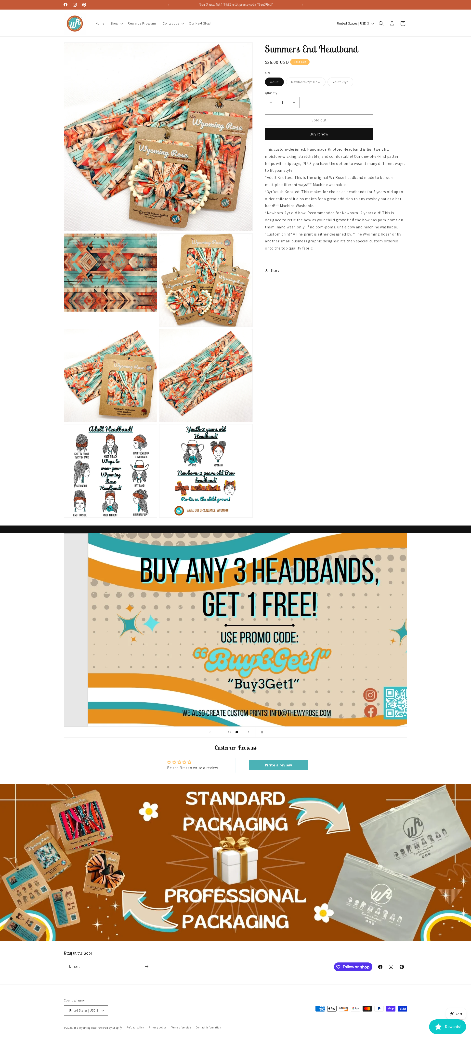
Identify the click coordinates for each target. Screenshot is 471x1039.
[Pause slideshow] (261, 732)
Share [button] (275, 270)
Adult (277, 82)
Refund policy (135, 1027)
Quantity (271, 93)
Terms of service (181, 1027)
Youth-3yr (343, 82)
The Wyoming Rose (85, 1027)
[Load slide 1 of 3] (222, 732)
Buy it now (319, 134)
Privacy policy (158, 1027)
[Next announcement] (302, 4)
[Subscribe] (146, 966)
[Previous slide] (210, 732)
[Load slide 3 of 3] (236, 732)
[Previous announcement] (168, 4)
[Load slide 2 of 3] (229, 732)
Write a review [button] (278, 765)
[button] (116, 23)
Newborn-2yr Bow (308, 82)
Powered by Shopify (109, 1027)
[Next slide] (248, 732)
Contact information (208, 1027)
